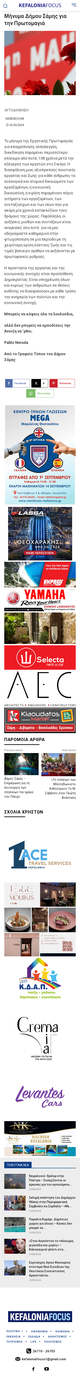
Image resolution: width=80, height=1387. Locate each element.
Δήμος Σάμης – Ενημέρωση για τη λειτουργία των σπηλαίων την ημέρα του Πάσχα (18, 787)
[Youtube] (46, 1369)
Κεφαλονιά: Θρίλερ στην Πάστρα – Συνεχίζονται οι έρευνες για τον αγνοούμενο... (50, 1180)
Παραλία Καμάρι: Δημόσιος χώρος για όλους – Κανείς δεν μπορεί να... (50, 1224)
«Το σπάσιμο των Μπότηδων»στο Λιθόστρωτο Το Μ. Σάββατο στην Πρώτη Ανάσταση (60, 789)
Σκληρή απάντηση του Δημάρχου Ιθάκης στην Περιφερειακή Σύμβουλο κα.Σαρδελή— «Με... (52, 1202)
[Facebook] (33, 1369)
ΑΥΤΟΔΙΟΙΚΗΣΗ (16, 110)
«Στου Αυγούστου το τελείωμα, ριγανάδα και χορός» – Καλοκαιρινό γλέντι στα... (51, 1245)
